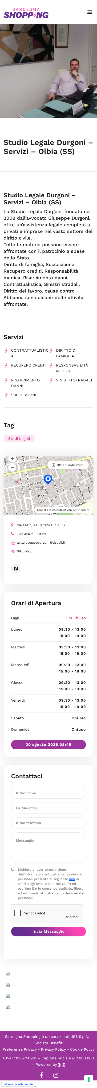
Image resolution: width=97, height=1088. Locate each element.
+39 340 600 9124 (31, 534)
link (72, 879)
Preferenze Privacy (20, 1049)
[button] (89, 12)
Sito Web (24, 551)
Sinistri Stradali (74, 380)
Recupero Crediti (29, 365)
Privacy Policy (53, 1049)
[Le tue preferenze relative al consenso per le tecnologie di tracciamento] (88, 1079)
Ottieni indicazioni (71, 465)
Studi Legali (19, 438)
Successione (24, 395)
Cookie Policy (82, 1049)
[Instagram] (56, 1075)
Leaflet (41, 509)
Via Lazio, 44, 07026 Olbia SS (41, 525)
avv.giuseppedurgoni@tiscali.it (41, 542)
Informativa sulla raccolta (18, 1084)
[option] (48, 71)
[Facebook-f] (41, 1075)
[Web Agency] (61, 1064)
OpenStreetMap (62, 509)
